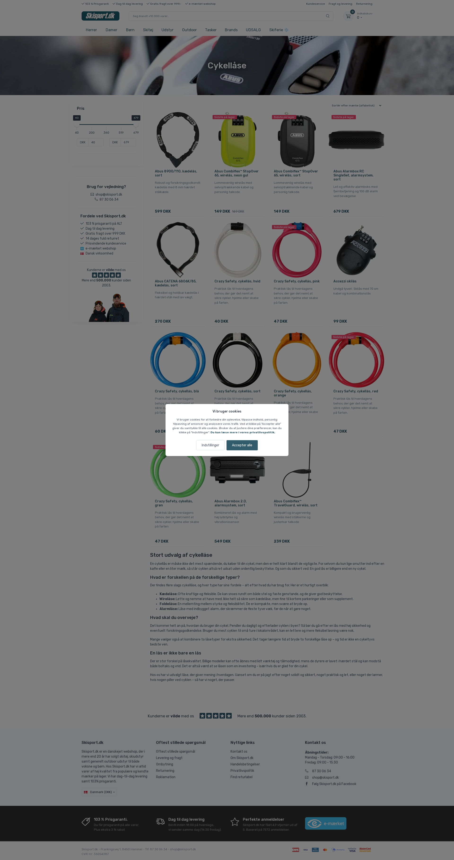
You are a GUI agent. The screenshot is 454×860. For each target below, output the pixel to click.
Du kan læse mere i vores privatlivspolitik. (242, 432)
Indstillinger (210, 445)
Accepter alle (242, 445)
